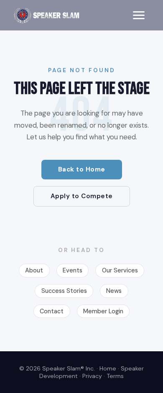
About (34, 270)
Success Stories (64, 291)
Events (72, 270)
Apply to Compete (82, 196)
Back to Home (81, 169)
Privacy (92, 376)
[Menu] (139, 15)
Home (107, 368)
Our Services (120, 270)
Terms (115, 376)
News (114, 291)
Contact (52, 311)
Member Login (103, 311)
